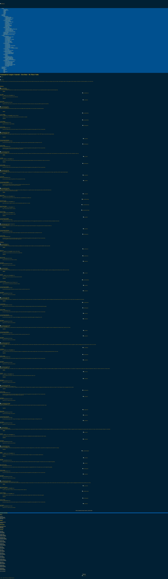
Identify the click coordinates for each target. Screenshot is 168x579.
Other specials (7, 26)
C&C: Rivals (7, 66)
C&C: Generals (7, 49)
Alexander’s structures (3, 538)
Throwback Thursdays (8, 25)
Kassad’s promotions (3, 566)
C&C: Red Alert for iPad (8, 63)
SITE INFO (3, 68)
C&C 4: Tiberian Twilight (8, 42)
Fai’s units (1, 546)
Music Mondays (6, 33)
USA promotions (2, 532)
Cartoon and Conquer (8, 17)
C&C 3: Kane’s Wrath (8, 41)
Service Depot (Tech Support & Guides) (9, 34)
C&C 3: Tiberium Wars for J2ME (9, 61)
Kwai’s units (1, 552)
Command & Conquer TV (9, 29)
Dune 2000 (6, 55)
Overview (1, 516)
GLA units (1, 555)
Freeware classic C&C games (9, 30)
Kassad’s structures (2, 565)
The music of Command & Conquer (10, 31)
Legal (4, 72)
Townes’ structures (2, 541)
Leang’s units (2, 568)
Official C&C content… (7, 27)
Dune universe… (6, 54)
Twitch (4, 13)
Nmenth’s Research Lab (8, 23)
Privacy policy (5, 71)
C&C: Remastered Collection (9, 53)
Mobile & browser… (6, 60)
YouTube (5, 12)
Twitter (4, 11)
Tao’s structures (2, 550)
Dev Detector (7, 22)
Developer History (6, 32)
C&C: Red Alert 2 (7, 44)
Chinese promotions (3, 545)
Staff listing (5, 69)
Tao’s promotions (2, 551)
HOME (3, 8)
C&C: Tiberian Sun (8, 38)
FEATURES (3, 15)
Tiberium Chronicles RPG (8, 19)
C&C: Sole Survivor (8, 37)
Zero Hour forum (2, 517)
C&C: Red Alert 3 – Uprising (9, 47)
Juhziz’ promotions (2, 563)
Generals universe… (6, 48)
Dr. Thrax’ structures (3, 559)
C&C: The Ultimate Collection (9, 52)
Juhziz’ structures (2, 562)
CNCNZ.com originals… (7, 20)
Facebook (5, 10)
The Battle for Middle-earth (9, 58)
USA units (1, 531)
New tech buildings (2, 571)
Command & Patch (8, 18)
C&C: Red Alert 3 (7, 46)
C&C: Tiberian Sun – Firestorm (9, 39)
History (5, 70)
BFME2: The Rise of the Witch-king (10, 59)
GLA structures (2, 556)
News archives (6, 9)
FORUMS (3, 14)
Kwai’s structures (2, 553)
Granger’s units (2, 534)
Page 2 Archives (7, 24)
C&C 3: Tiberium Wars (8, 40)
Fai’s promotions (2, 548)
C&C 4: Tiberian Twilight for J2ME (10, 64)
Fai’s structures (2, 547)
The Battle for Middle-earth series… (8, 57)
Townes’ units (2, 540)
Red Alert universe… (6, 43)
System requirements (3, 526)
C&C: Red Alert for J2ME (9, 62)
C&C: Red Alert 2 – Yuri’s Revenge (10, 45)
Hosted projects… (6, 16)
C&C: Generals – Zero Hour (9, 50)
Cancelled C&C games (8, 28)
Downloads (1, 518)
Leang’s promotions (2, 569)
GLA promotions (2, 557)
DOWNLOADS (4, 67)
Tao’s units (1, 549)
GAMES (3, 35)
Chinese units (2, 543)
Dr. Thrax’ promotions (3, 560)
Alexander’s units (2, 537)
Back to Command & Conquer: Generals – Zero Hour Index (84, 510)
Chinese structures (2, 544)
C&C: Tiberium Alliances (8, 65)
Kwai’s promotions (2, 554)
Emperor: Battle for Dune (8, 56)
